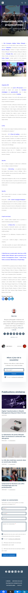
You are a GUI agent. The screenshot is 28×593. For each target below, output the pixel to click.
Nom (4, 508)
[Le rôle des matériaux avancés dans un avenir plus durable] (14, 451)
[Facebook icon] (5, 334)
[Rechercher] (22, 2)
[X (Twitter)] (9, 572)
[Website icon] (11, 334)
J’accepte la (15, 377)
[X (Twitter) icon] (14, 334)
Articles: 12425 (14, 337)
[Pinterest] (19, 572)
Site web (5, 518)
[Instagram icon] (17, 334)
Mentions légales (17, 581)
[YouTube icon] (23, 334)
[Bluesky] (9, 299)
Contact (19, 585)
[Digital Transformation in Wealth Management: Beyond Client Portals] (14, 402)
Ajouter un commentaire (9, 524)
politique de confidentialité (17, 377)
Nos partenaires (10, 585)
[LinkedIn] (15, 572)
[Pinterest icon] (20, 334)
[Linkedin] (12, 299)
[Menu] (25, 2)
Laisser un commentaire (9, 555)
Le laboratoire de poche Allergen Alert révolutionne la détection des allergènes (13, 436)
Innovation (22, 15)
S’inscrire (14, 373)
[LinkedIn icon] (8, 334)
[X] (6, 299)
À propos (8, 581)
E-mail (5, 513)
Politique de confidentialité (14, 583)
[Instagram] (12, 572)
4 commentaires (11, 464)
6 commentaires (11, 440)
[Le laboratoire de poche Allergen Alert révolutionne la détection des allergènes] (14, 425)
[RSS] (22, 572)
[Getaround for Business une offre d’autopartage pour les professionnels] (14, 474)
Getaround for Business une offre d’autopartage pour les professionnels (13, 485)
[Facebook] (3, 299)
